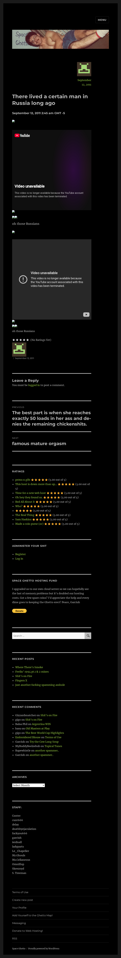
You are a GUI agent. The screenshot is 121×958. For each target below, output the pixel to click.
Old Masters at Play (38, 728)
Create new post (22, 899)
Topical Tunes (53, 746)
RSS (14, 938)
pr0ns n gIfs (22, 479)
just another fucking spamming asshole (40, 684)
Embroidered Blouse (27, 737)
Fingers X (21, 680)
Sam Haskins (23, 519)
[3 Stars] (20, 339)
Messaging (19, 923)
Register (20, 554)
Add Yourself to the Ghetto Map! (32, 915)
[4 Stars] (24, 339)
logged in (34, 385)
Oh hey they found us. (29, 497)
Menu (102, 19)
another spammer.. (47, 750)
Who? (18, 506)
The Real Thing (24, 515)
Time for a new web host (30, 493)
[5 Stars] (27, 339)
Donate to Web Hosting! (27, 930)
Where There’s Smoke (29, 667)
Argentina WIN (41, 724)
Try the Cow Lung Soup (44, 741)
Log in (19, 558)
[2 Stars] (17, 339)
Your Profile (19, 907)
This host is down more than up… (36, 484)
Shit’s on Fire (23, 676)
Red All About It (25, 501)
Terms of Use (53, 737)
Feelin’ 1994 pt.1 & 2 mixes (32, 671)
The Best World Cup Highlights (44, 732)
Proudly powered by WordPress (43, 948)
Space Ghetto (18, 948)
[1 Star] (13, 339)
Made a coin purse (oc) (29, 523)
